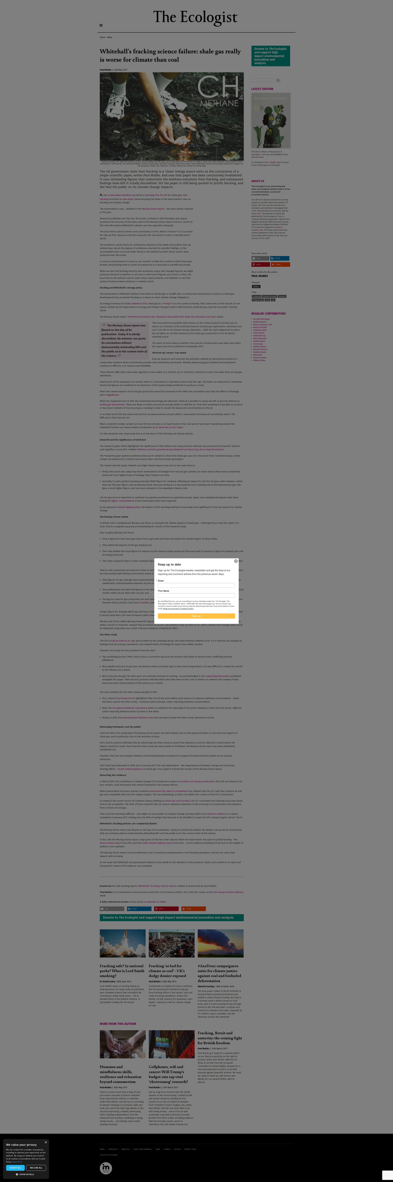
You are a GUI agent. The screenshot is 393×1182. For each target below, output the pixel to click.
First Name (163, 591)
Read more (17, 1161)
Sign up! (196, 616)
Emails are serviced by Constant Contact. (178, 608)
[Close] (236, 561)
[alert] (26, 1159)
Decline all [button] (36, 1167)
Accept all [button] (15, 1167)
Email (161, 581)
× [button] (46, 1142)
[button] (26, 1174)
